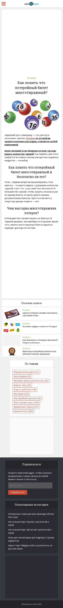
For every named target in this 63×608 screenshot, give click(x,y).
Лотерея (30, 138)
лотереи (22, 393)
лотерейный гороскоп (28, 398)
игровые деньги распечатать (31, 380)
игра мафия (23, 376)
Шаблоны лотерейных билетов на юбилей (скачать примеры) (39, 352)
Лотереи (31, 78)
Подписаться (17, 492)
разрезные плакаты (27, 406)
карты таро (23, 385)
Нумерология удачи (27, 372)
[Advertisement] (31, 42)
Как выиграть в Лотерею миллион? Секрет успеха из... (40, 341)
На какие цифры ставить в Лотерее (39, 326)
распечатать (24, 411)
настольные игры (27, 402)
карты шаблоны (25, 389)
